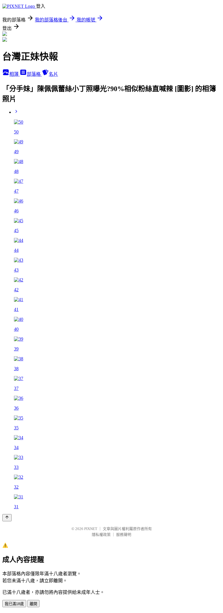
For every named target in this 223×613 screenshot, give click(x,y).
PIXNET (90, 529)
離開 (33, 604)
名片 (53, 74)
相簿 (14, 74)
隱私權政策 (101, 534)
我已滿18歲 (14, 604)
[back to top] (7, 517)
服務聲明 (123, 534)
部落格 (34, 74)
